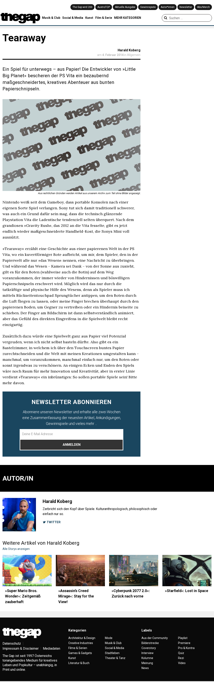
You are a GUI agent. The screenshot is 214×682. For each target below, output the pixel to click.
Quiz (181, 653)
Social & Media (72, 17)
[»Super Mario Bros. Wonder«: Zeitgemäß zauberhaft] (27, 570)
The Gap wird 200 (82, 7)
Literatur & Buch (78, 663)
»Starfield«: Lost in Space (186, 591)
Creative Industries (80, 643)
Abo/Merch (203, 7)
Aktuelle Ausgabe (125, 7)
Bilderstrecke (150, 643)
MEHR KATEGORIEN (127, 17)
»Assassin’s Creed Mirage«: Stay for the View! (76, 596)
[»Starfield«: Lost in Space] (186, 570)
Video (182, 663)
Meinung (147, 663)
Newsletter (186, 7)
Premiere (184, 643)
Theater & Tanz (115, 658)
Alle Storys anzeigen (16, 549)
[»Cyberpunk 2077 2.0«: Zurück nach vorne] (133, 570)
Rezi (181, 658)
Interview (147, 653)
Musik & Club (51, 17)
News (145, 668)
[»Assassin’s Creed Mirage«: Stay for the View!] (80, 570)
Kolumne (147, 658)
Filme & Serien (77, 648)
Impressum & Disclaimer (21, 648)
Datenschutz (12, 643)
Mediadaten (51, 648)
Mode (108, 638)
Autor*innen (168, 7)
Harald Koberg (129, 50)
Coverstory (148, 648)
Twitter (53, 522)
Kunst (89, 17)
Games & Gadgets (80, 653)
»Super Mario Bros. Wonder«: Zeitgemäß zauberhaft (23, 596)
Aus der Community (154, 638)
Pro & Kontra (186, 648)
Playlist (182, 638)
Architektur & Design (81, 638)
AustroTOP (103, 7)
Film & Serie (103, 17)
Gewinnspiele (148, 7)
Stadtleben (112, 653)
